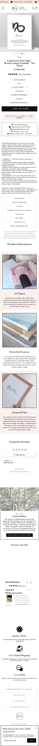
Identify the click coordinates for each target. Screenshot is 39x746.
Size (19, 83)
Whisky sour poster (13, 593)
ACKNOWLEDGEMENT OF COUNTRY (19, 689)
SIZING (19, 206)
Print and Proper (19, 724)
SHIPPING (19, 214)
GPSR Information (19, 226)
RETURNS (19, 218)
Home (19, 57)
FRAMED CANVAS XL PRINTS (19, 210)
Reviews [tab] (6, 461)
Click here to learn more (19, 535)
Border (19, 99)
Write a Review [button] (20, 455)
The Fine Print (19, 701)
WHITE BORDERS (19, 202)
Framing (19, 91)
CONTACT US (19, 222)
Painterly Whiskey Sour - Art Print (9, 605)
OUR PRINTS (19, 198)
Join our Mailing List (19, 707)
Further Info (19, 695)
